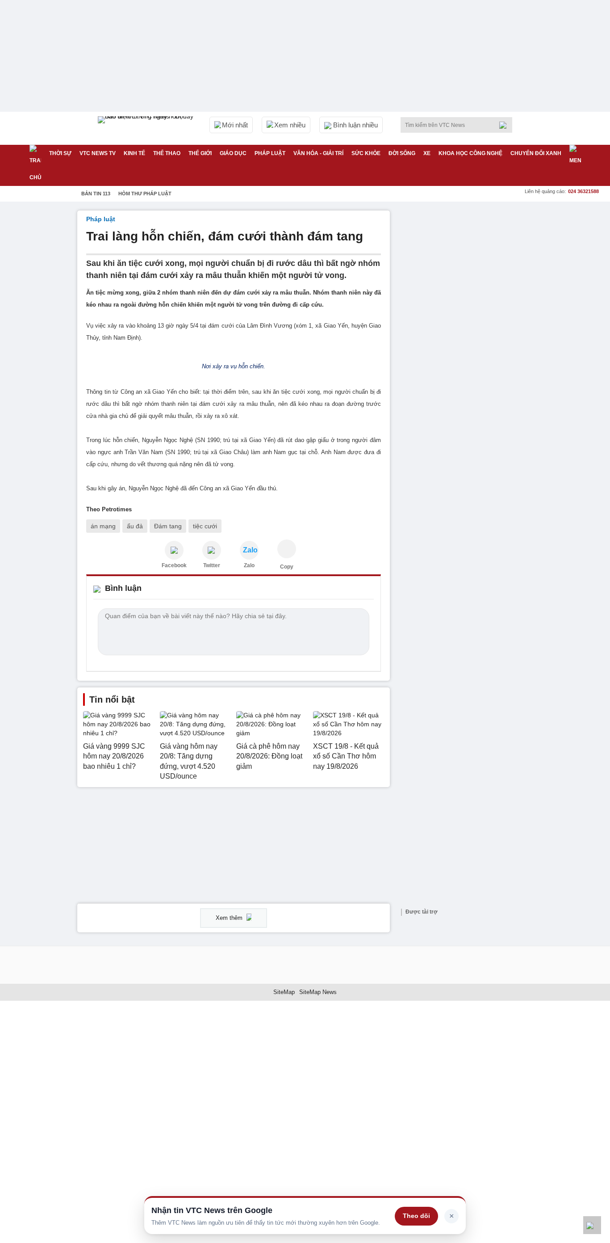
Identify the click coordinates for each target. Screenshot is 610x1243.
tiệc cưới (205, 526)
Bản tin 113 (95, 193)
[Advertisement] (466, 345)
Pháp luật (270, 153)
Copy (286, 567)
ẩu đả (135, 526)
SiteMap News (318, 992)
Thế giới (200, 153)
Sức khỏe (365, 153)
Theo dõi (416, 1215)
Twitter (211, 565)
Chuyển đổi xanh (535, 153)
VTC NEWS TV (97, 153)
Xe (426, 153)
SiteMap (284, 992)
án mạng (103, 526)
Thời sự (60, 153)
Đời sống (402, 153)
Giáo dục (233, 153)
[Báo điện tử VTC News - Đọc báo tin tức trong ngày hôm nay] (147, 128)
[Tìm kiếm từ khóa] (505, 125)
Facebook (174, 565)
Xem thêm (230, 917)
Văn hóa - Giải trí (318, 153)
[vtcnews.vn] (174, 550)
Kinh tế (134, 153)
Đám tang (168, 526)
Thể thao (166, 153)
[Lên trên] (592, 1225)
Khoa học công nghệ (470, 153)
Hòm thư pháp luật (144, 193)
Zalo (249, 565)
